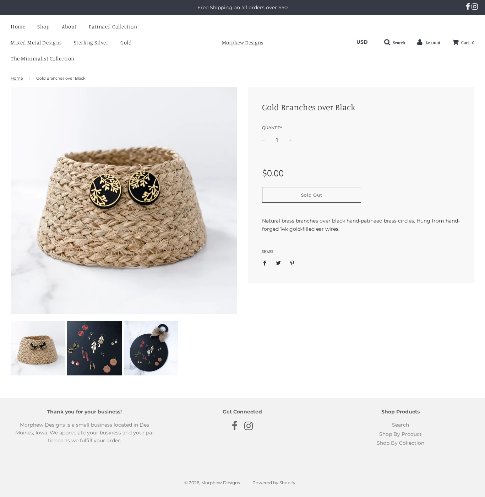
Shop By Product (400, 434)
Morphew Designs (242, 42)
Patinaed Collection (113, 26)
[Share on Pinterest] (292, 262)
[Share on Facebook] (266, 262)
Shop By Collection (400, 443)
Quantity (272, 127)
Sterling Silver (91, 42)
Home (18, 26)
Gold (126, 42)
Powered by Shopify (273, 482)
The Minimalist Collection (43, 58)
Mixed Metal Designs (36, 42)
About (69, 26)
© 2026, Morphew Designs (212, 482)
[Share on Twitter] (278, 262)
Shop (43, 26)
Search (400, 425)
